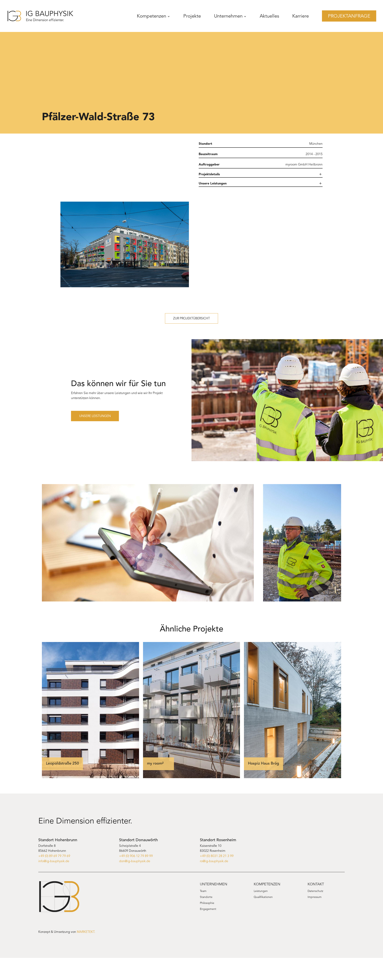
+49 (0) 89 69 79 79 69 (54, 856)
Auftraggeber (209, 164)
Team (203, 891)
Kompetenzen (151, 16)
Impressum (315, 897)
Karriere (300, 16)
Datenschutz (315, 891)
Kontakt (316, 884)
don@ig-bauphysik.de (134, 861)
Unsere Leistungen (95, 416)
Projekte (192, 16)
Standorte (206, 897)
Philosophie (207, 903)
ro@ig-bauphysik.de (214, 861)
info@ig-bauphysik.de (53, 861)
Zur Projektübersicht (191, 318)
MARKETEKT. (86, 932)
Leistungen (261, 891)
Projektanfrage (349, 16)
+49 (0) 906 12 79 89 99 (136, 856)
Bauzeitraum (208, 154)
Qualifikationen (263, 897)
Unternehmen (228, 16)
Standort (205, 144)
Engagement (208, 909)
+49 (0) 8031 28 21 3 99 (217, 856)
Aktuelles (269, 16)
